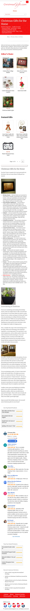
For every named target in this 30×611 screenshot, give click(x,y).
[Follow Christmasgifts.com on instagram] (18, 605)
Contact (6, 594)
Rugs (17, 31)
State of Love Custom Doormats (22, 71)
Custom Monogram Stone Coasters (8, 91)
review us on (11, 441)
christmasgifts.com (13, 609)
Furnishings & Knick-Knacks (9, 29)
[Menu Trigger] (27, 2)
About (11, 594)
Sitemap (15, 596)
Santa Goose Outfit (22, 90)
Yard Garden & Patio (7, 32)
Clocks (19, 28)
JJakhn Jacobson (12, 444)
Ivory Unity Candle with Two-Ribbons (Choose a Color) (8, 135)
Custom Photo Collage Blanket (8, 71)
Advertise (22, 596)
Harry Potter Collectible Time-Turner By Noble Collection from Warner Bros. (22, 136)
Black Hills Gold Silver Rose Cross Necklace (8, 411)
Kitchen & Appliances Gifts (8, 31)
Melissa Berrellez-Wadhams (14, 481)
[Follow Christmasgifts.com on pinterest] (14, 605)
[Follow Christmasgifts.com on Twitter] (10, 605)
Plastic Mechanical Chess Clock (8, 154)
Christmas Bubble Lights (8, 110)
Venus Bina (10, 466)
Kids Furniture (6, 275)
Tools (20, 31)
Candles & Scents (16, 26)
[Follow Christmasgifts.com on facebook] (5, 605)
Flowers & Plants (6, 28)
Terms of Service (20, 594)
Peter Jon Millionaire (13, 475)
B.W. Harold (10, 520)
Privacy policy (7, 596)
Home (15, 11)
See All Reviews (16, 536)
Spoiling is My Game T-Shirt (8, 426)
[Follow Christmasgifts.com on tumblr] (23, 605)
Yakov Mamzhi (11, 492)
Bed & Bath (14, 28)
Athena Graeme (11, 505)
